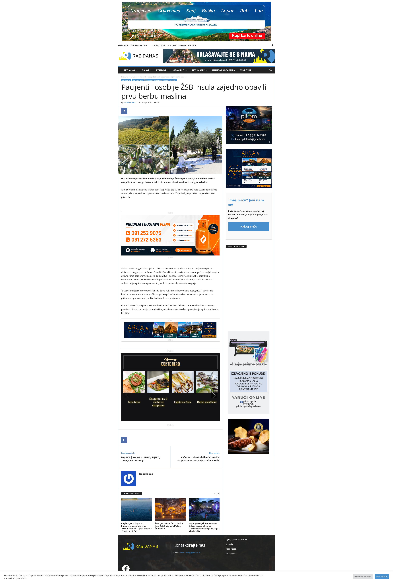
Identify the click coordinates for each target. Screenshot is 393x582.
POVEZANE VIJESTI (132, 493)
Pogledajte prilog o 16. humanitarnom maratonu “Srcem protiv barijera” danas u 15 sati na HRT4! (136, 527)
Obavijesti (179, 70)
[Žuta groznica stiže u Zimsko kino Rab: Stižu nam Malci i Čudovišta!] (170, 509)
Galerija (192, 45)
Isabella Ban (129, 102)
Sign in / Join (158, 45)
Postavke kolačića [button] (362, 576)
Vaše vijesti (231, 548)
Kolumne (161, 70)
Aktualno (129, 70)
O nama (182, 45)
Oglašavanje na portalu (236, 539)
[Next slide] (214, 395)
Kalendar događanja (223, 70)
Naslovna (124, 77)
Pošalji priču (248, 226)
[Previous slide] (127, 395)
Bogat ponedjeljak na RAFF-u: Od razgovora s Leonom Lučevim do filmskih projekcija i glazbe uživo (204, 527)
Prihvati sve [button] (381, 576)
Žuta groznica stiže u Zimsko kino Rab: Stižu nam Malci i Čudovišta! (169, 526)
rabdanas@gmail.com (190, 552)
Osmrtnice (245, 70)
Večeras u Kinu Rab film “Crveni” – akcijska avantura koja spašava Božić (198, 459)
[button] (270, 70)
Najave (145, 70)
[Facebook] (272, 45)
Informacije (198, 70)
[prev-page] (214, 493)
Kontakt (172, 45)
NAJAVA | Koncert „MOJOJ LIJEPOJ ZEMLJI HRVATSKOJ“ (140, 459)
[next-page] (218, 493)
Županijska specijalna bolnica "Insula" (161, 80)
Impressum (231, 553)
